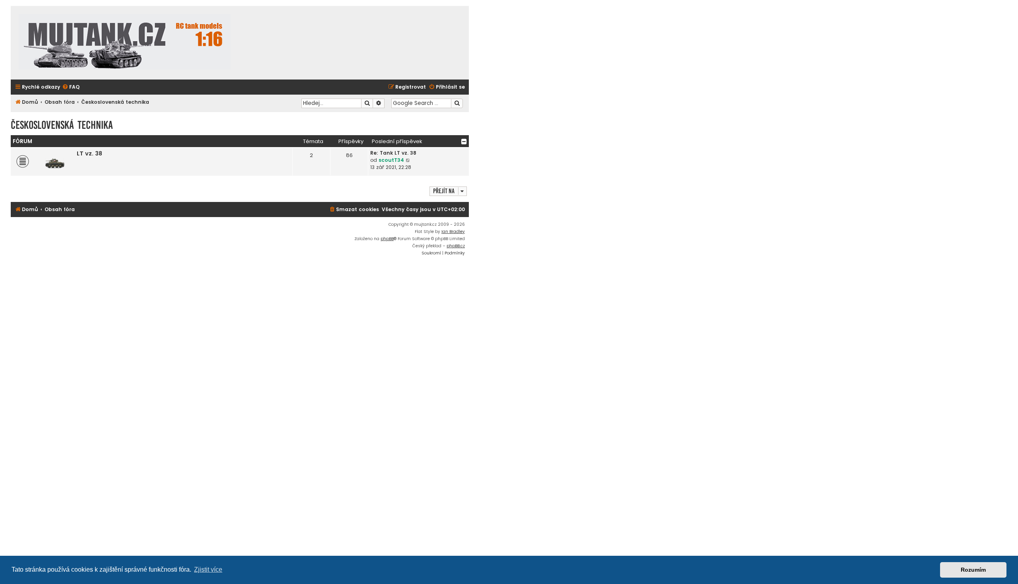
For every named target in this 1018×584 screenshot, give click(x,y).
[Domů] (125, 43)
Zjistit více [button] (208, 569)
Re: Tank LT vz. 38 (393, 152)
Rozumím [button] (973, 570)
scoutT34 (391, 160)
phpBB (387, 239)
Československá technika (62, 125)
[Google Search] (457, 103)
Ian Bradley (453, 232)
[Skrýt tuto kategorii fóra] (464, 141)
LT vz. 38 (89, 153)
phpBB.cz (456, 246)
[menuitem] (71, 87)
